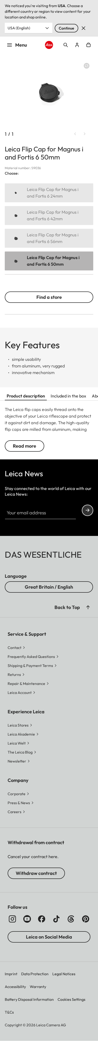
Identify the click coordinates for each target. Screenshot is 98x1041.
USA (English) (19, 28)
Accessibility (15, 986)
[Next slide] (84, 134)
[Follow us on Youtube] (27, 919)
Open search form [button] (65, 44)
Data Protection (35, 973)
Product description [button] (26, 396)
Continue (66, 28)
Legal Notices (63, 973)
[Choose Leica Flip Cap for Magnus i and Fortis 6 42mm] (49, 215)
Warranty (38, 986)
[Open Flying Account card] (77, 44)
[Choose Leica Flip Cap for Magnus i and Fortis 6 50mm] (49, 260)
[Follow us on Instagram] (12, 919)
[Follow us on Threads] (71, 919)
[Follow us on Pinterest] (85, 919)
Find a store (49, 297)
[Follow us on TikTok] (56, 919)
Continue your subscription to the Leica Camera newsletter (87, 510)
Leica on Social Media (49, 937)
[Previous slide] (75, 134)
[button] (88, 607)
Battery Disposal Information (29, 999)
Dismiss (83, 28)
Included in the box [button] (68, 396)
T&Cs (9, 1012)
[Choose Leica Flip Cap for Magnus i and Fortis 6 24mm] (49, 192)
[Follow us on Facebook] (41, 919)
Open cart (88, 44)
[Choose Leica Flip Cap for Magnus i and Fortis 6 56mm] (49, 238)
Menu (21, 45)
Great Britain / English (49, 587)
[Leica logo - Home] (49, 45)
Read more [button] (24, 446)
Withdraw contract (36, 873)
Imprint (11, 973)
